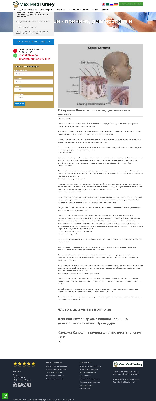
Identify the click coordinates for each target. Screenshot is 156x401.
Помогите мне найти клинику (34, 42)
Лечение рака (85, 388)
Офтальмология (85, 376)
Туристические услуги (54, 372)
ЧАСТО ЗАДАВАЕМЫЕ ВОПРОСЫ (26, 27)
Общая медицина (86, 385)
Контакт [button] (104, 10)
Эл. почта (18, 78)
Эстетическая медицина (89, 369)
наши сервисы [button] (47, 10)
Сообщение (19, 94)
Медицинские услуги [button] (27, 10)
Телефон (17, 86)
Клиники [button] (61, 10)
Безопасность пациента (55, 376)
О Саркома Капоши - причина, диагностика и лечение (33, 22)
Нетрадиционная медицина (90, 382)
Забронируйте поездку (131, 4)
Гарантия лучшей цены (54, 379)
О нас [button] (95, 10)
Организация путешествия (56, 369)
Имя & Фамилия (20, 70)
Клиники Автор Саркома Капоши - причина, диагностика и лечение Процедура (32, 32)
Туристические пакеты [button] (79, 10)
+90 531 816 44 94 (19, 377)
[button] (15, 10)
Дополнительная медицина (90, 379)
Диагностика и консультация (56, 366)
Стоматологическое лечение (90, 366)
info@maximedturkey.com (22, 380)
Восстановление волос (88, 372)
